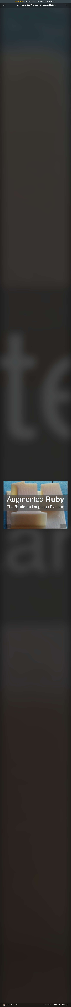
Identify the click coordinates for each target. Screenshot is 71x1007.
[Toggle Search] (65, 5)
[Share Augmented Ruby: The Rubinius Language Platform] (59, 1005)
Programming (48, 1004)
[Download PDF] (67, 1004)
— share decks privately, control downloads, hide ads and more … (35, 1)
